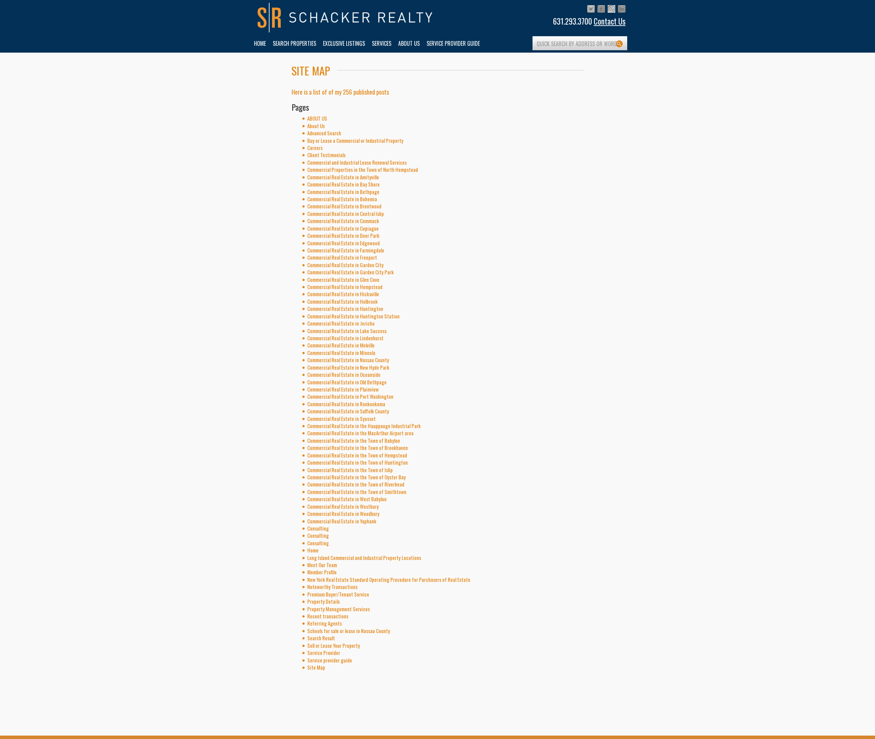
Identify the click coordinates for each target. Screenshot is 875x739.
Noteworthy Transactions (332, 586)
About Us (316, 125)
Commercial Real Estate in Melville (341, 345)
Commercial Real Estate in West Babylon (347, 499)
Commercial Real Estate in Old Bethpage (347, 382)
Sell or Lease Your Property (333, 645)
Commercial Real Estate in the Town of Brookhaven (357, 447)
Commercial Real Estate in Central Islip (345, 213)
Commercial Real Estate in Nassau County (348, 360)
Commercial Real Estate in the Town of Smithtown (356, 491)
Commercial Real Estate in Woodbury (343, 513)
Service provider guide (329, 660)
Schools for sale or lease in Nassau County (348, 630)
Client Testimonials (326, 155)
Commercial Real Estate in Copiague (343, 228)
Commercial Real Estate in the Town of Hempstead (357, 455)
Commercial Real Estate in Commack (343, 220)
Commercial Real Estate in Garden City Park (350, 272)
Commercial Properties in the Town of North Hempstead (362, 169)
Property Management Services (338, 609)
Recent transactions (327, 616)
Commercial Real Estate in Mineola (341, 352)
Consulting (318, 528)
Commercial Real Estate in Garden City (345, 265)
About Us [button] (409, 43)
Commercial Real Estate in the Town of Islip (350, 470)
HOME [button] (260, 43)
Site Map (316, 667)
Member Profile (322, 572)
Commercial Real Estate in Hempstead (344, 286)
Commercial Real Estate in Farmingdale (345, 250)
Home (313, 550)
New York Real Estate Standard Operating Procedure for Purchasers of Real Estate (388, 579)
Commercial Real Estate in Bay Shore (343, 184)
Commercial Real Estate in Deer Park (343, 235)
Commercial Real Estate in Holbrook (342, 301)
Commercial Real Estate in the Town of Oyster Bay (356, 477)
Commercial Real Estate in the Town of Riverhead (355, 484)
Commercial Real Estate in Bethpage (343, 191)
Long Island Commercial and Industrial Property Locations (364, 557)
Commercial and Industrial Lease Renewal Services (357, 162)
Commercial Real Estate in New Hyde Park (348, 367)
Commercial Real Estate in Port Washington (350, 396)
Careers (315, 147)
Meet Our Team (322, 565)
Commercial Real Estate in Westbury (343, 506)
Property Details (323, 601)
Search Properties (294, 43)
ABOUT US (317, 118)
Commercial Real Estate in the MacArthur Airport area (360, 433)
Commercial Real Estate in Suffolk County (348, 411)
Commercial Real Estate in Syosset (341, 418)
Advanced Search (324, 133)
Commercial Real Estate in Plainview (343, 389)
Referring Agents (324, 623)
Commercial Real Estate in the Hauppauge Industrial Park (364, 425)
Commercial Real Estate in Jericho (341, 323)
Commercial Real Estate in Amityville (343, 177)
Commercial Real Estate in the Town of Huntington (357, 462)
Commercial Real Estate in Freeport (342, 257)
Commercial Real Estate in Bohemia (342, 199)
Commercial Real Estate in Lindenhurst (345, 338)
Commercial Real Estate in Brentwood (344, 206)
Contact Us (609, 21)
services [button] (381, 43)
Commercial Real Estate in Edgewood (343, 243)
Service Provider (323, 652)
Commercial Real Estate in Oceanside (343, 374)
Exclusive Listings (344, 43)
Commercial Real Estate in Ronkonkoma (346, 404)
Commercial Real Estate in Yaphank (341, 521)
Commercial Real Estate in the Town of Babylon (353, 440)
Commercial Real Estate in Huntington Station (353, 316)
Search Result (321, 638)
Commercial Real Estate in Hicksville (343, 294)
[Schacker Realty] (345, 18)
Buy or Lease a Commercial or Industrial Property (355, 140)
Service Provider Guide (453, 43)
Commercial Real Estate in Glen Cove (343, 279)
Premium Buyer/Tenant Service (338, 594)
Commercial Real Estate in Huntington (345, 308)
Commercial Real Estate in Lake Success (347, 330)
